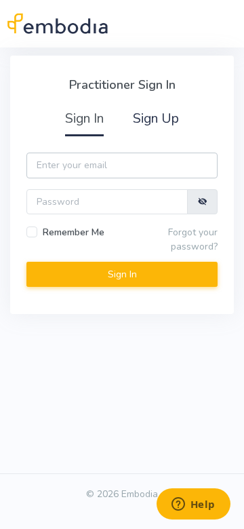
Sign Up (156, 118)
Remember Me (73, 232)
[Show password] (202, 202)
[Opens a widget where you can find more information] (193, 505)
